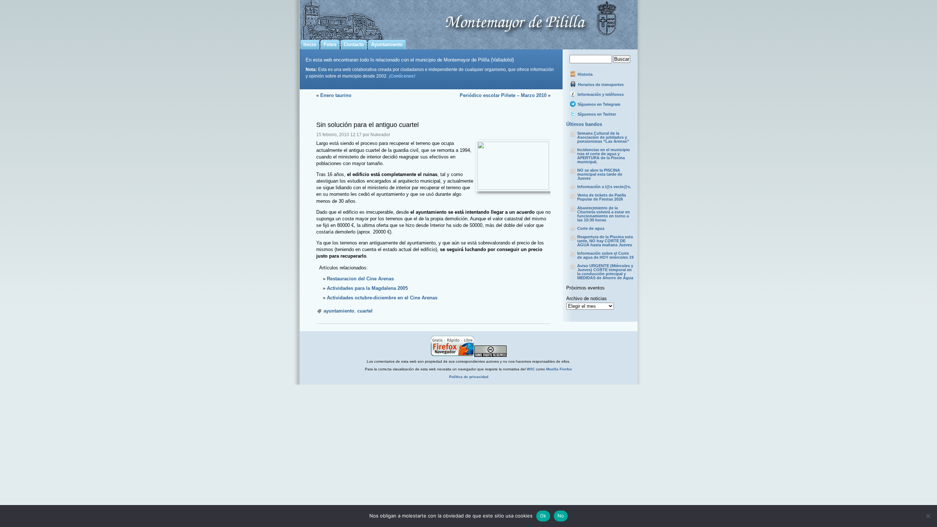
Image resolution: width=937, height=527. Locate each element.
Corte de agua (590, 228)
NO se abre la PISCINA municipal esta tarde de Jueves (599, 174)
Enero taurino (335, 95)
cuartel (365, 311)
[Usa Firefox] (452, 356)
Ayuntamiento (387, 44)
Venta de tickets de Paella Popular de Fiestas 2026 (601, 197)
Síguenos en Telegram (598, 104)
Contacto (354, 44)
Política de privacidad (468, 377)
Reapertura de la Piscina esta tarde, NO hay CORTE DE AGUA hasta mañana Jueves (605, 241)
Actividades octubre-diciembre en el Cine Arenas (382, 297)
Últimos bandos (584, 124)
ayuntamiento (339, 311)
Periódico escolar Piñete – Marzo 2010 (503, 95)
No (560, 516)
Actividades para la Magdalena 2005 (367, 288)
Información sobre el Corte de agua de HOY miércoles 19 (605, 255)
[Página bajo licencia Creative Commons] (490, 356)
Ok (543, 516)
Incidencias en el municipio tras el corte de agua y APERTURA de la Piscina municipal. (603, 155)
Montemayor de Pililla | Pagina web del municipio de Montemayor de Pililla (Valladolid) (469, 18)
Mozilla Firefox (559, 369)
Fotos (330, 44)
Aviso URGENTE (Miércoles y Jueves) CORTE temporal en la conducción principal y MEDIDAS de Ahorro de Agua (605, 272)
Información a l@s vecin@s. (604, 186)
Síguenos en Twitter (596, 114)
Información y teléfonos (600, 94)
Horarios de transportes (600, 84)
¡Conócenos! (402, 76)
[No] (928, 516)
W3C (531, 369)
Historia (584, 74)
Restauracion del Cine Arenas (360, 278)
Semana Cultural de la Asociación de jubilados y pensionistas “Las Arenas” (603, 137)
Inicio (309, 44)
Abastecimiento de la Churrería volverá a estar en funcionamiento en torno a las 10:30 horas (603, 214)
